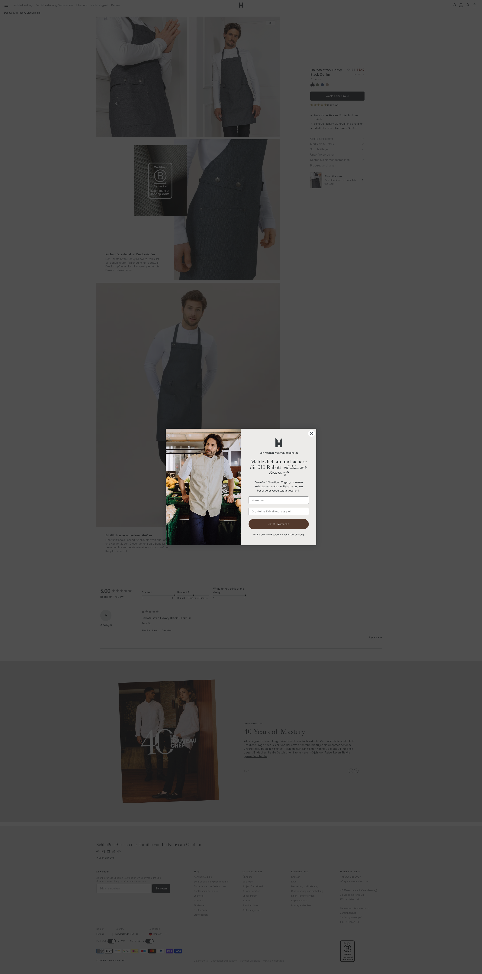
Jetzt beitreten (278, 524)
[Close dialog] (311, 433)
